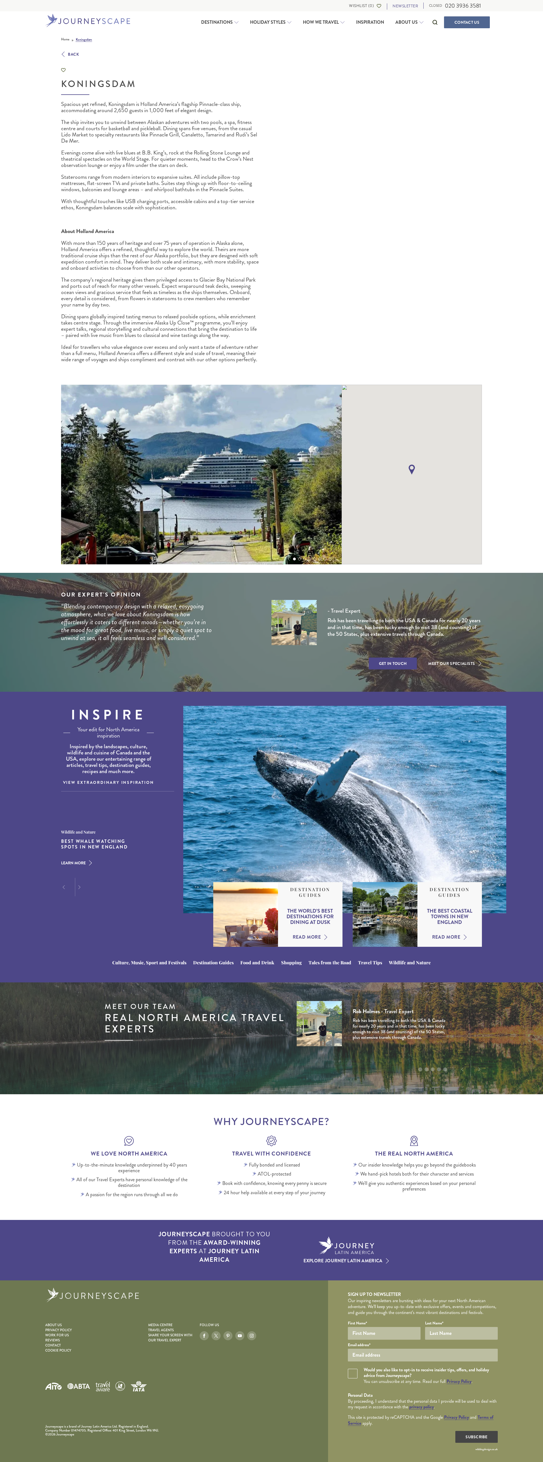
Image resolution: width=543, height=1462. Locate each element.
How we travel (321, 22)
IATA (138, 1386)
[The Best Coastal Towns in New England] (385, 914)
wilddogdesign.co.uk (486, 1449)
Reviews (52, 1340)
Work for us (57, 1335)
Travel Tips (370, 962)
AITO (53, 1386)
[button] (288, 559)
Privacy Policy (58, 1330)
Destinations (217, 22)
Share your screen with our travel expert (170, 1338)
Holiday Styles (268, 22)
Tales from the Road (330, 962)
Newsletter (405, 6)
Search (435, 22)
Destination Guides (310, 892)
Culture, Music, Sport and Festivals (149, 962)
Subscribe (477, 1437)
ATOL (120, 1386)
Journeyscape (87, 21)
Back (73, 54)
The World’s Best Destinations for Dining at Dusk (310, 916)
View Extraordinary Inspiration (108, 782)
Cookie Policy (58, 1350)
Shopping (291, 962)
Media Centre (160, 1325)
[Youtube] (239, 1335)
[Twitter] (216, 1335)
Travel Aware (103, 1386)
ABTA (78, 1386)
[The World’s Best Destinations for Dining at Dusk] (245, 914)
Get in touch (393, 663)
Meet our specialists (451, 663)
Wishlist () (361, 5)
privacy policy (421, 1407)
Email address (359, 1345)
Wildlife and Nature (410, 962)
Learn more (73, 863)
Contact (466, 22)
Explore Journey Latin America (342, 1261)
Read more (307, 937)
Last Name (434, 1323)
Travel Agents (161, 1330)
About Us (406, 22)
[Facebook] (204, 1335)
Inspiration (370, 22)
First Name (357, 1323)
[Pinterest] (227, 1335)
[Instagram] (251, 1335)
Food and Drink (257, 962)
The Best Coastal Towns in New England (449, 916)
